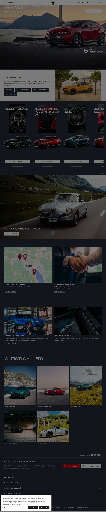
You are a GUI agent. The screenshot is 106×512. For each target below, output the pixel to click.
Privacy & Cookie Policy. (15, 504)
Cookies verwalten (8, 507)
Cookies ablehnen (33, 507)
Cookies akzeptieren (44, 507)
